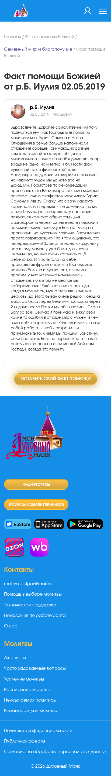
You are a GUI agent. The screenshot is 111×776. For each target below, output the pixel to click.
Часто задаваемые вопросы (35, 668)
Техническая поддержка (30, 605)
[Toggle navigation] (102, 11)
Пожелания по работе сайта (35, 615)
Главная (12, 37)
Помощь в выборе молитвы (33, 594)
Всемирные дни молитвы (31, 711)
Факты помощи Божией (49, 37)
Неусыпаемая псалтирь (30, 700)
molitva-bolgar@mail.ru (28, 584)
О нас (10, 626)
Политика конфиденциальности (38, 731)
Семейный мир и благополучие (38, 49)
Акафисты (15, 658)
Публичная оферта (24, 741)
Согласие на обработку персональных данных (55, 752)
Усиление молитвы (24, 679)
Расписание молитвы (27, 690)
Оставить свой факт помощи (55, 379)
